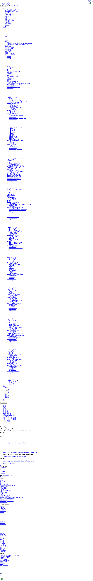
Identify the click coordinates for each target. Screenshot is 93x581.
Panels (8, 42)
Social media (7, 17)
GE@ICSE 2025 (3, 530)
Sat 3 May (8, 62)
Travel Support (7, 22)
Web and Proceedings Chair (14, 325)
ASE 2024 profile (6, 406)
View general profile (3, 467)
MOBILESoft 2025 (3, 514)
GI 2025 (1, 531)
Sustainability (7, 25)
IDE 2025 (2, 533)
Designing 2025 (3, 525)
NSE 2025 (2, 538)
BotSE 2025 (2, 523)
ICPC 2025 (2, 512)
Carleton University (8, 31)
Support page (2, 476)
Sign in (4, 399)
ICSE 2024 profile (6, 411)
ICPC (10, 114)
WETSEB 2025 (3, 550)
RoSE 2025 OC (11, 352)
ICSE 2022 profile (6, 409)
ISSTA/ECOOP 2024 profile (7, 413)
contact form (2, 473)
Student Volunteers (10, 88)
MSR (10, 126)
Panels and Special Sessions (11, 67)
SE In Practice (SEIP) (10, 69)
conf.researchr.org (5, 475)
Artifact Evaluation (10, 74)
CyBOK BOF (7, 52)
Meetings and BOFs (10, 86)
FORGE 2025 (2, 510)
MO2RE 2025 (2, 536)
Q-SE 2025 (2, 539)
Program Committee (12, 193)
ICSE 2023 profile (6, 410)
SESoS (1, 547)
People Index (9, 215)
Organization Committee (13, 233)
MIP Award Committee (13, 276)
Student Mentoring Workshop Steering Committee (17, 210)
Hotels (6, 18)
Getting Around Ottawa (9, 19)
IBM (5, 32)
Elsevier (6, 33)
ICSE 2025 (2, 401)
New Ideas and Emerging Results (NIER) (14, 71)
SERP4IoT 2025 (3, 546)
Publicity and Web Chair (13, 347)
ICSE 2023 (7, 392)
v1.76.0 (10, 475)
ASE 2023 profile (6, 405)
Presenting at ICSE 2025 (9, 14)
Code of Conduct (8, 23)
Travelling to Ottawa (8, 21)
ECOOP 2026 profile (6, 407)
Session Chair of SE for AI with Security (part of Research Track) (14, 443)
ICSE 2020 (7, 395)
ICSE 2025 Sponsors (8, 28)
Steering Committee (12, 222)
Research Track (9, 68)
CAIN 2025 (2, 507)
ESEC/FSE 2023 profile (7, 408)
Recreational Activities (8, 50)
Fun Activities (7, 16)
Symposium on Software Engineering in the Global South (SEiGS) (18, 83)
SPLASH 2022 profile (6, 420)
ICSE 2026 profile (6, 412)
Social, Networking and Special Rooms (13, 85)
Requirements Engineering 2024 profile (9, 417)
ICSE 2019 (7, 396)
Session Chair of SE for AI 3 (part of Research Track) (12, 440)
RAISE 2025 (2, 541)
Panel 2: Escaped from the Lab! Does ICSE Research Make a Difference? (19, 43)
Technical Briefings (8, 46)
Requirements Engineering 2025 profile (9, 418)
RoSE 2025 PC (11, 353)
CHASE (10, 98)
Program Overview (8, 39)
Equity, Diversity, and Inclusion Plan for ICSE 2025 (9, 569)
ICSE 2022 (7, 393)
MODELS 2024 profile (7, 414)
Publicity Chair (11, 291)
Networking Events (8, 49)
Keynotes (6, 40)
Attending (4, 8)
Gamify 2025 (2, 528)
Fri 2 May (8, 61)
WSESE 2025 (2, 551)
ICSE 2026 (7, 389)
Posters (8, 77)
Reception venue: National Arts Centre (11, 11)
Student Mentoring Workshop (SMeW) (13, 87)
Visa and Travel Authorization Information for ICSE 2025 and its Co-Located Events (14, 566)
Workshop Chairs (12, 324)
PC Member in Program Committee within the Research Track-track (14, 456)
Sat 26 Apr (9, 56)
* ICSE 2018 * (7, 397)
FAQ (5, 26)
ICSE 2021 (7, 394)
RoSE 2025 (2, 542)
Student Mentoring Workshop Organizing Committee (18, 209)
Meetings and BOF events (9, 47)
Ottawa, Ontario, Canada (15, 5)
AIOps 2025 (2, 521)
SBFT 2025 (2, 544)
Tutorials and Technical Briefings (12, 81)
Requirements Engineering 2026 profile (9, 419)
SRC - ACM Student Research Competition (14, 84)
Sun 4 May (9, 63)
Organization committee (13, 255)
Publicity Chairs (11, 369)
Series (6, 387)
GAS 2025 (2, 529)
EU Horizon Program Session (10, 54)
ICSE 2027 (7, 388)
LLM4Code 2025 (3, 535)
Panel (10, 211)
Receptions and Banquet (9, 48)
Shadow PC (9, 79)
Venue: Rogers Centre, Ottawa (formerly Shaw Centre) (14, 9)
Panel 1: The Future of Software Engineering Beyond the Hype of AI (18, 44)
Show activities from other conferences (7, 463)
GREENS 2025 (3, 532)
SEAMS (10, 141)
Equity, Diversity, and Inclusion (10, 24)
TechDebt (10, 145)
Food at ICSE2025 (8, 15)
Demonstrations (9, 73)
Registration (7, 12)
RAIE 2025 (2, 540)
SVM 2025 (2, 549)
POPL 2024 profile (6, 416)
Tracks (4, 64)
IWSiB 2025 (2, 534)
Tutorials (6, 45)
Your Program (7, 37)
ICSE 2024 (7, 391)
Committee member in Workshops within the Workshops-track (13, 439)
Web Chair (11, 292)
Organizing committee (13, 317)
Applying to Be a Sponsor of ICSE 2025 (12, 34)
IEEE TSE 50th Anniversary (9, 53)
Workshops (9, 80)
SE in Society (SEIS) (10, 70)
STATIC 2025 (2, 548)
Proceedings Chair (12, 368)
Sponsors (4, 27)
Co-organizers (11, 315)
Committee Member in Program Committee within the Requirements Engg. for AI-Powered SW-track (20, 452)
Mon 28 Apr (9, 58)
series (6, 401)
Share (1, 465)
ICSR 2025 (2, 513)
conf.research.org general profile (8, 404)
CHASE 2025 (2, 508)
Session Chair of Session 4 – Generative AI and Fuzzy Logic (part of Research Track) (17, 460)
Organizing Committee (11, 184)
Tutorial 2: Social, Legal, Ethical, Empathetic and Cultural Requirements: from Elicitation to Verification (20, 438)
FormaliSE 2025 (3, 511)
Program (4, 35)
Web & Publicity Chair (13, 362)
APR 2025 (2, 522)
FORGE (10, 104)
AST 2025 (2, 506)
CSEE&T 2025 (3, 509)
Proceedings (7, 38)
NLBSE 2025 (2, 537)
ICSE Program (7, 36)
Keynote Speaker (12, 305)
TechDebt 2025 (3, 516)
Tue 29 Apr (9, 59)
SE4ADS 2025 (3, 545)
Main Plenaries (9, 66)
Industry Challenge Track (11, 75)
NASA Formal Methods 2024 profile (9, 415)
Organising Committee (13, 340)
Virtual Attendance (8, 13)
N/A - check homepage (13, 285)
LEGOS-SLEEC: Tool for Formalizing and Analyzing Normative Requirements (16, 441)
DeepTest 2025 (3, 524)
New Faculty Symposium (11, 82)
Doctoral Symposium (10, 78)
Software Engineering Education (12, 76)
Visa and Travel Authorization (10, 20)
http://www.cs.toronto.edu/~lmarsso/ (12, 429)
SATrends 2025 (3, 543)
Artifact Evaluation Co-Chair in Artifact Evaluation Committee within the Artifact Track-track (18, 461)
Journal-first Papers (10, 72)
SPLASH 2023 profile (6, 421)
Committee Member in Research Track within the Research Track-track (15, 442)
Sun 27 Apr (9, 57)
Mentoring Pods (11, 212)
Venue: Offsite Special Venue (10, 10)
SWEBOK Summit (8, 51)
